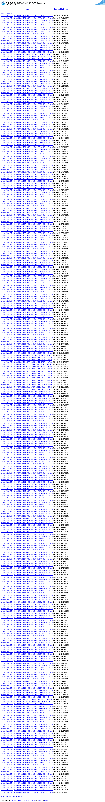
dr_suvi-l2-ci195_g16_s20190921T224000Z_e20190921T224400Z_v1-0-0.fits (27, 749)
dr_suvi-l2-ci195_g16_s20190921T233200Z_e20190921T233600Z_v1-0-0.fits (27, 778)
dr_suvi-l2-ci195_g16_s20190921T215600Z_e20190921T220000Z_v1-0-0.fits (27, 724)
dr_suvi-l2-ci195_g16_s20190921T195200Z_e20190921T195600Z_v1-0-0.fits (27, 654)
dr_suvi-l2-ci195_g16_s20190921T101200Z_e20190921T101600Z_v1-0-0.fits (27, 330)
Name (27, 9)
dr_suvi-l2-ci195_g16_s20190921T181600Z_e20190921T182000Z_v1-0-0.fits (27, 602)
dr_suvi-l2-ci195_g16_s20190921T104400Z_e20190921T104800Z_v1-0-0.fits (27, 348)
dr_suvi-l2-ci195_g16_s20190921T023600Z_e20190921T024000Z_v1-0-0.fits (27, 104)
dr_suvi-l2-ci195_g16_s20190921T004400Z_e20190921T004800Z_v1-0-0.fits (27, 41)
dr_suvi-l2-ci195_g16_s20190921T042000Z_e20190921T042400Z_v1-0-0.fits (27, 161)
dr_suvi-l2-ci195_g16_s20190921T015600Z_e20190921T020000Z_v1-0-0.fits (27, 81)
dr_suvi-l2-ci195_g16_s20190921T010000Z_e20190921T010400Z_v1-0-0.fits (27, 50)
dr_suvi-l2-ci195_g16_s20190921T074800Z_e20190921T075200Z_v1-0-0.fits (27, 249)
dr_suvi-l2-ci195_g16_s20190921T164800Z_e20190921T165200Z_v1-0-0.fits (27, 552)
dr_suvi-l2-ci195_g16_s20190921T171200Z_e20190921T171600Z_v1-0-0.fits (27, 566)
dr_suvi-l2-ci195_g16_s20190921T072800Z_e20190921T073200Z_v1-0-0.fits (27, 237)
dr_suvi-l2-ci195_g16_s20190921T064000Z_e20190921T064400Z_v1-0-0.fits (27, 210)
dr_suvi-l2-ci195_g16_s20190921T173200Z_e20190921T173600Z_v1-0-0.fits (27, 577)
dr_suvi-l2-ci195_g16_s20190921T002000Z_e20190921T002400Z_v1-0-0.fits (27, 27)
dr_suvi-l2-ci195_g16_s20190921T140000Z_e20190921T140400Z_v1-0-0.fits (27, 457)
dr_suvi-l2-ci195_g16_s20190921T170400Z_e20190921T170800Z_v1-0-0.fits (27, 561)
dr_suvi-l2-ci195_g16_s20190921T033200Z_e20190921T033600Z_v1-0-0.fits (27, 133)
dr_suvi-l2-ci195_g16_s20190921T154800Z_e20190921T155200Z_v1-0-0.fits (27, 518)
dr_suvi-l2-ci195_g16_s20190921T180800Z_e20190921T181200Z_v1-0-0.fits (27, 597)
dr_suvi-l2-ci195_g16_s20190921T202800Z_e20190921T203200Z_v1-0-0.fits (27, 674)
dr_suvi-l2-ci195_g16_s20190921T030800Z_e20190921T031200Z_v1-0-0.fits (27, 120)
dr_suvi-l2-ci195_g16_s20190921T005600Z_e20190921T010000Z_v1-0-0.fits (27, 47)
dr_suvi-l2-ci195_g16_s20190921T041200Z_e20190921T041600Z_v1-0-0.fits (27, 156)
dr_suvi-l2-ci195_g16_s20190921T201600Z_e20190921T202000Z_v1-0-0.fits (27, 667)
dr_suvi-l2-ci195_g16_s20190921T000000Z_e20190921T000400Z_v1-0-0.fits (27, 16)
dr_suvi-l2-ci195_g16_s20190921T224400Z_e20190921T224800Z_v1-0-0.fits (27, 751)
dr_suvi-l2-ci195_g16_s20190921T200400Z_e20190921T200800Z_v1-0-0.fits (27, 661)
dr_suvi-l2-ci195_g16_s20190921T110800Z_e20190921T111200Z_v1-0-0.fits (26, 362)
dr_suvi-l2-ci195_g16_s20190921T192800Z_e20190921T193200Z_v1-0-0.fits (27, 643)
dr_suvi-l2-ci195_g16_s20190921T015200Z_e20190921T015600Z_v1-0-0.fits (27, 79)
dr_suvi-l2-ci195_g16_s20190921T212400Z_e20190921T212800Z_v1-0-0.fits (27, 706)
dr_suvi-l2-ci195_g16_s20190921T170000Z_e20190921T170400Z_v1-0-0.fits (27, 559)
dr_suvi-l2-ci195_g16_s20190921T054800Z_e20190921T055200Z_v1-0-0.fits (27, 183)
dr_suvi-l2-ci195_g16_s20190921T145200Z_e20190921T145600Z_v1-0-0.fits (27, 486)
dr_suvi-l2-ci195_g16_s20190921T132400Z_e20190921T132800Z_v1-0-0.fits (27, 437)
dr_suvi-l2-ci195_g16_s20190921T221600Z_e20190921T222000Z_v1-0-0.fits (27, 735)
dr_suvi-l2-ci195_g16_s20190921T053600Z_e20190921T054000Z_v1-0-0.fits (27, 176)
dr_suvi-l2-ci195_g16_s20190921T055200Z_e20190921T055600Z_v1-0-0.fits (27, 185)
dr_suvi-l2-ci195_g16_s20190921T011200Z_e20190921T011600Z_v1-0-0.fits (26, 56)
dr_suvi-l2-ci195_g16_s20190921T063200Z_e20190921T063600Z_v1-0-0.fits (27, 206)
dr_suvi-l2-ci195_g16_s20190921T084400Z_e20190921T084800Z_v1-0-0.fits (27, 280)
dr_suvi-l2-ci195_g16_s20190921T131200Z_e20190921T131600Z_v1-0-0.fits (27, 432)
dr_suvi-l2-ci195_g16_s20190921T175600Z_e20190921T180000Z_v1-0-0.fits (27, 591)
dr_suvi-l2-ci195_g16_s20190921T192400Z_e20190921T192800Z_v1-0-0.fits (27, 640)
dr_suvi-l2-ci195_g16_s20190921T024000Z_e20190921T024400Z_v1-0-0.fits (27, 106)
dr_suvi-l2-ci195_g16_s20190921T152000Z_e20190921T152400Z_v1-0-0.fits (27, 502)
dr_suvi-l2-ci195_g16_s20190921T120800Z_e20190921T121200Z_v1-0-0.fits (27, 396)
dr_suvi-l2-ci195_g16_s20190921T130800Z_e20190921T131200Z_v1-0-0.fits (27, 430)
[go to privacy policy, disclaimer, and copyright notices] (99, 4)
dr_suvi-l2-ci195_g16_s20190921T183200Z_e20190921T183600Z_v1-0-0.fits (27, 611)
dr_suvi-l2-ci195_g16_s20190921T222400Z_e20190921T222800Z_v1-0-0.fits (27, 740)
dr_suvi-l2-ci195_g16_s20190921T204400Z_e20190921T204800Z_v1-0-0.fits (27, 683)
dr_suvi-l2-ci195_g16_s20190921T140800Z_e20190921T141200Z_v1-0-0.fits (27, 462)
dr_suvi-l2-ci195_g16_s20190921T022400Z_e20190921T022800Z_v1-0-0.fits (27, 97)
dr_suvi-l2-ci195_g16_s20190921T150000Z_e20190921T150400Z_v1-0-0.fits (27, 491)
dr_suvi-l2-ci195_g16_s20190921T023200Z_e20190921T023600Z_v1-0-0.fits (27, 102)
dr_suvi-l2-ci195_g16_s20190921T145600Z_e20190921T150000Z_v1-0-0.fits (27, 489)
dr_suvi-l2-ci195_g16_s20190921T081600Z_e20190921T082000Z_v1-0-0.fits (27, 265)
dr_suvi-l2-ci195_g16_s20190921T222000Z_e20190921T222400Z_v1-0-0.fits (27, 738)
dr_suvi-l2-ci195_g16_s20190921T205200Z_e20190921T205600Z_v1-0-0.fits (27, 688)
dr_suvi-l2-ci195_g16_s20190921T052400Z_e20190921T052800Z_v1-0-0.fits (27, 170)
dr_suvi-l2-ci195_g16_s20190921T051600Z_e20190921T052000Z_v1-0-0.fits (27, 165)
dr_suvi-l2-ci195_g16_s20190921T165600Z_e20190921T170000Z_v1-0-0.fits (27, 557)
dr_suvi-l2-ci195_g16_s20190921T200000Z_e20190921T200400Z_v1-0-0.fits (27, 658)
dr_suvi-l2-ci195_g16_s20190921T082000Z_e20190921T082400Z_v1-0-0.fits (27, 267)
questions (19, 796)
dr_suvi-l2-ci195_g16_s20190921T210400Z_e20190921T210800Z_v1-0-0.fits (27, 695)
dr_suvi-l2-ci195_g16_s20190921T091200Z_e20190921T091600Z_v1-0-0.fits (27, 296)
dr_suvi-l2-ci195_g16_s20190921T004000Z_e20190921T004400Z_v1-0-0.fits (27, 38)
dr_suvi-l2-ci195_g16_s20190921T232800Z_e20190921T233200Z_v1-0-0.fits (27, 776)
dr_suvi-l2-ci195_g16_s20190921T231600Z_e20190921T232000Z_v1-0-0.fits (27, 769)
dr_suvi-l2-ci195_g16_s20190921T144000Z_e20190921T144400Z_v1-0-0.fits (27, 480)
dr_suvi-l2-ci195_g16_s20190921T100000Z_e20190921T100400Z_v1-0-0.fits (27, 323)
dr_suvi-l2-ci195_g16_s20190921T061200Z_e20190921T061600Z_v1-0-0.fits (27, 194)
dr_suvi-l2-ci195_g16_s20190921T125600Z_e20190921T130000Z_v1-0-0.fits (27, 423)
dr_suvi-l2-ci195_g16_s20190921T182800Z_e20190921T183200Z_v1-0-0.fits (27, 609)
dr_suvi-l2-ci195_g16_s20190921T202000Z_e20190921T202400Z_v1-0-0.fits (27, 670)
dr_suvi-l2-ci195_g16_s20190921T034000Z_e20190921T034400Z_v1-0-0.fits (27, 138)
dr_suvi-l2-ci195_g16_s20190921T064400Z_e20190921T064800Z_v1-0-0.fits (27, 213)
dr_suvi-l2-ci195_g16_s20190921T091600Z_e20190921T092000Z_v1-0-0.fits (27, 299)
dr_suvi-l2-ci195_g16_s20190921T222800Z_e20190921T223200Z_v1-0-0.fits (27, 742)
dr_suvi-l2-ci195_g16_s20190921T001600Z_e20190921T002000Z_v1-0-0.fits (27, 25)
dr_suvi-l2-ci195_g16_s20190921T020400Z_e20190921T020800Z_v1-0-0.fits (27, 86)
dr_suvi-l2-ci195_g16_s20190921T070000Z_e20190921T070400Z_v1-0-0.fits (27, 222)
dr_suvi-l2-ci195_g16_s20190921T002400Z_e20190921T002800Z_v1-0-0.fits (27, 29)
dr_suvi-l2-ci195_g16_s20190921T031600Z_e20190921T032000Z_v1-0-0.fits (27, 124)
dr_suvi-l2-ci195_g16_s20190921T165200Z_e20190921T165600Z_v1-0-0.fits (27, 554)
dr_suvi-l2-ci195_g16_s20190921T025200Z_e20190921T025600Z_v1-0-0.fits (27, 113)
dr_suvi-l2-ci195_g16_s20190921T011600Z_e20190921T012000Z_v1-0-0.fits (26, 59)
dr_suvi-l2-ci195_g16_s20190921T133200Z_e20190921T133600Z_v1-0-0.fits (27, 441)
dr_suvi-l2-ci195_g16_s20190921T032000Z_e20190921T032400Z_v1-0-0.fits (27, 127)
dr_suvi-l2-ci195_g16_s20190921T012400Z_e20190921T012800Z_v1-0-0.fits (27, 63)
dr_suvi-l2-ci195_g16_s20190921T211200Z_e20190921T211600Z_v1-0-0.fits (26, 699)
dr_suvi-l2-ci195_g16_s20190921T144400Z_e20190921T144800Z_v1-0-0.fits (27, 482)
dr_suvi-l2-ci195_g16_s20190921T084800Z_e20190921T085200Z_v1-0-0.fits (27, 283)
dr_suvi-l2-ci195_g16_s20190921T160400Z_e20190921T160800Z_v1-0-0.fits (27, 527)
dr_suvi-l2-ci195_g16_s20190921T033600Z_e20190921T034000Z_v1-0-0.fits (27, 136)
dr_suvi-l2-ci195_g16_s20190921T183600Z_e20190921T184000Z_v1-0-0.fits (27, 613)
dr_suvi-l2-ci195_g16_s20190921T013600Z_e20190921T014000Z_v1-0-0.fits (27, 70)
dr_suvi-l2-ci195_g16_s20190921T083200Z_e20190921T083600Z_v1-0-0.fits (27, 274)
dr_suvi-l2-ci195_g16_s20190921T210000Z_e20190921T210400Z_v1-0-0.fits (27, 692)
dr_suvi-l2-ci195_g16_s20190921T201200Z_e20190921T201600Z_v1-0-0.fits (27, 665)
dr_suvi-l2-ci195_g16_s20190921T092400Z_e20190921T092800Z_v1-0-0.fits (27, 303)
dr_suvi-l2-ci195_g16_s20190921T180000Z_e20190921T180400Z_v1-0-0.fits (27, 593)
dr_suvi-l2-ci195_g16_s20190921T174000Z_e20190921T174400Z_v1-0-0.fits (27, 581)
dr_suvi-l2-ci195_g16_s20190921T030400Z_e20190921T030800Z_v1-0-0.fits (27, 118)
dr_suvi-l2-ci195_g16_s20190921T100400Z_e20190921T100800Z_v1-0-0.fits (27, 326)
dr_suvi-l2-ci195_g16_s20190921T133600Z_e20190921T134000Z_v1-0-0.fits (27, 443)
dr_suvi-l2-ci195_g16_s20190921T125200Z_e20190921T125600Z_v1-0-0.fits (27, 421)
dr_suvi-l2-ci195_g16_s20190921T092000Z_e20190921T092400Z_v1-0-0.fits (27, 301)
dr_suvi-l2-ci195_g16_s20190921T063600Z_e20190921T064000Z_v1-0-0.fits (27, 208)
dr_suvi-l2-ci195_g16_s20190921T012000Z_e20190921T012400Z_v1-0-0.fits (27, 61)
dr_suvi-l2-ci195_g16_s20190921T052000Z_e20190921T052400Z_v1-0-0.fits (27, 167)
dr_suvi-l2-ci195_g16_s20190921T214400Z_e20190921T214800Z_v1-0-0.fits (27, 717)
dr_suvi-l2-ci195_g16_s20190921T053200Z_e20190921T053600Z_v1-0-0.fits (27, 174)
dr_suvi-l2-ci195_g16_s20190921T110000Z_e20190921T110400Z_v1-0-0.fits (26, 357)
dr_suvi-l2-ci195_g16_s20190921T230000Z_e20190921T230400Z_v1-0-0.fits (27, 760)
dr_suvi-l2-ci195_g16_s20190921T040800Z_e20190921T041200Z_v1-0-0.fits (27, 154)
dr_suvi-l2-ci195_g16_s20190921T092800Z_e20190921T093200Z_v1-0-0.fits (27, 305)
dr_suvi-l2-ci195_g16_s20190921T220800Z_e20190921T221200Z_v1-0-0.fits (27, 731)
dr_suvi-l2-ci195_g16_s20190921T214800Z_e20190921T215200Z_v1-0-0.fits (27, 720)
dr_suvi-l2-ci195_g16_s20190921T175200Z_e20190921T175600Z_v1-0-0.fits (27, 588)
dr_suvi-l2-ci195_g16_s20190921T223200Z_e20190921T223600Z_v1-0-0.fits (27, 744)
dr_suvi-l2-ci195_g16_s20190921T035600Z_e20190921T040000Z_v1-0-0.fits (27, 147)
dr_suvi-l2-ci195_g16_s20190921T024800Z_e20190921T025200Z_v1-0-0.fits (27, 111)
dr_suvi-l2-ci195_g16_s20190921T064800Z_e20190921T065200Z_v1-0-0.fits (27, 215)
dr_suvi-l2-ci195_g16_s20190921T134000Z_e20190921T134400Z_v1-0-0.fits (27, 446)
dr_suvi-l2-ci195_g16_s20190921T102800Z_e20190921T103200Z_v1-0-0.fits (27, 339)
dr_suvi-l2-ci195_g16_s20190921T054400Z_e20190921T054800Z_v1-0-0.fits (27, 181)
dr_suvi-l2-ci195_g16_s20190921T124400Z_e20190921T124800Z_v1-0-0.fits (27, 416)
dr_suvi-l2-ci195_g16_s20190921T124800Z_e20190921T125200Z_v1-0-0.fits (27, 419)
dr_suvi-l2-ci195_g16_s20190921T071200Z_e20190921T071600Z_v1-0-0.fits (27, 228)
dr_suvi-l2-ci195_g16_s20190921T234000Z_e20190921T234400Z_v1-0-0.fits (27, 783)
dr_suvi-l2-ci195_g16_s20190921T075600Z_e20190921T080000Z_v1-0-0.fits (27, 253)
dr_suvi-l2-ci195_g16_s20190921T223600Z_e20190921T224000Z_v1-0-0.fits (27, 747)
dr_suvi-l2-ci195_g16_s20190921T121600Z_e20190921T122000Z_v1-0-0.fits (27, 400)
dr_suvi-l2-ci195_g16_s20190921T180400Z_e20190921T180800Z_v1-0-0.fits (27, 595)
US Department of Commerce (20, 800)
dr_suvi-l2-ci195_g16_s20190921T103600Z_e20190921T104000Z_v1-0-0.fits (27, 344)
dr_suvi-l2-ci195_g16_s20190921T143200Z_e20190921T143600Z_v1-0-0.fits (27, 475)
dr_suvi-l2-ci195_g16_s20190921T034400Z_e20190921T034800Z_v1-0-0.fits (27, 140)
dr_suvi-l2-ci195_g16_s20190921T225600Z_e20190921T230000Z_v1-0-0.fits (27, 758)
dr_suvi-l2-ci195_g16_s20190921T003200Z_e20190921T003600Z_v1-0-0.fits (27, 34)
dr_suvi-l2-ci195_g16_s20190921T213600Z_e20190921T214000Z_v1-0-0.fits (27, 713)
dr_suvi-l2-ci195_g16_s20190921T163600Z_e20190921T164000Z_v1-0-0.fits (27, 545)
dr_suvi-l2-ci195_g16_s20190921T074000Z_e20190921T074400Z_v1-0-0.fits (27, 244)
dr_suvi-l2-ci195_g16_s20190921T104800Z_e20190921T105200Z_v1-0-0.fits (27, 351)
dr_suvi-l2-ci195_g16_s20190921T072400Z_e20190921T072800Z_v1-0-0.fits (27, 235)
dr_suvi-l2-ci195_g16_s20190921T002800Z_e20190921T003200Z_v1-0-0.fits (27, 32)
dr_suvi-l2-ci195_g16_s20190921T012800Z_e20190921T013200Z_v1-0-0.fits (27, 65)
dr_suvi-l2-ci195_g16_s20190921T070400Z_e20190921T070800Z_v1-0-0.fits (27, 224)
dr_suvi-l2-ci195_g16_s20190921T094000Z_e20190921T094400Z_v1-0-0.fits (27, 312)
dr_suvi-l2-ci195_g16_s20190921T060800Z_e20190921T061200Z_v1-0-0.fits (27, 192)
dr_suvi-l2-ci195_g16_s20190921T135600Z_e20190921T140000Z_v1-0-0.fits (27, 455)
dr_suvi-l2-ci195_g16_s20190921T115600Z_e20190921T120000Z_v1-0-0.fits (26, 389)
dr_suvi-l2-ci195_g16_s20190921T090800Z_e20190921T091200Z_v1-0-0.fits (27, 294)
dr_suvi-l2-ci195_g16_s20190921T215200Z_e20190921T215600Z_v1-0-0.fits (27, 722)
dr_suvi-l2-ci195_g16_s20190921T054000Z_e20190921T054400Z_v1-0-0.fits (27, 179)
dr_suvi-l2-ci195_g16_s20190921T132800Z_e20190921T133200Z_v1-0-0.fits (27, 439)
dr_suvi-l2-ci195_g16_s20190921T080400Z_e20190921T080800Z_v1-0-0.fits (27, 258)
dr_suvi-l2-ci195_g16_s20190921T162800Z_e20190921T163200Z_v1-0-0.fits (27, 541)
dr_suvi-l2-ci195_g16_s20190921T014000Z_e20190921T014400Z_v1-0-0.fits (27, 72)
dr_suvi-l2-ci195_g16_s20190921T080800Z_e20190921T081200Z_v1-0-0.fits (27, 260)
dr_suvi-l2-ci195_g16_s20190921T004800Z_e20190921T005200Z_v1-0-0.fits (27, 43)
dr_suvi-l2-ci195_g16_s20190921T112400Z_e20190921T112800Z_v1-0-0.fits (26, 371)
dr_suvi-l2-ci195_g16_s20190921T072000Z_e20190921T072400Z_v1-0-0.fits (27, 233)
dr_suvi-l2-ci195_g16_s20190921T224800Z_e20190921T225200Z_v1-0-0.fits (27, 753)
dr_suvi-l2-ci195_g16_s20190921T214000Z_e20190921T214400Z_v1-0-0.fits (27, 715)
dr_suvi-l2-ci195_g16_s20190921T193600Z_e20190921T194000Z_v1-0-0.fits (27, 647)
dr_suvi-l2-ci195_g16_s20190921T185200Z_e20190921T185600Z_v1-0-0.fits (27, 622)
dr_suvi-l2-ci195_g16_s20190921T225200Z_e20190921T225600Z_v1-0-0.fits (27, 756)
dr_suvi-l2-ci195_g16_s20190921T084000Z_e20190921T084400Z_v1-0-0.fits (27, 278)
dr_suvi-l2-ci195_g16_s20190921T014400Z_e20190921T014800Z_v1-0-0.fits (27, 75)
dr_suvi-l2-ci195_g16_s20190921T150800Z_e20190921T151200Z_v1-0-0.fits (27, 495)
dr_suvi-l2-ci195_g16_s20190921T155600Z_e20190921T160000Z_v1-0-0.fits (27, 523)
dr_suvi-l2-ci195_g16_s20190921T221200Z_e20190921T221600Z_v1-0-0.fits (27, 733)
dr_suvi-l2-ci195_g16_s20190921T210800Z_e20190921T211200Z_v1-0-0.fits (26, 697)
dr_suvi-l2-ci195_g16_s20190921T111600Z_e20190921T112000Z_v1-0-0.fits (26, 366)
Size (67, 9)
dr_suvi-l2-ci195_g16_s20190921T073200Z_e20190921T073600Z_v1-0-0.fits (27, 240)
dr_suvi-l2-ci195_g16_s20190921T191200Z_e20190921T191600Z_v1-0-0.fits (27, 634)
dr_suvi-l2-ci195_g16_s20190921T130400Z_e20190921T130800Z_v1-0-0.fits (27, 428)
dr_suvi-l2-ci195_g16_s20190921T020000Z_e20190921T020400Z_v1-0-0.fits (27, 84)
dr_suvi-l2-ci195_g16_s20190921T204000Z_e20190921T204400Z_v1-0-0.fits (27, 681)
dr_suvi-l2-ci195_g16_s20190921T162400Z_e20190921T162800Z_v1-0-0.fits (27, 538)
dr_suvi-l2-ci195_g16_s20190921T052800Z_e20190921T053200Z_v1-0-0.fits (27, 172)
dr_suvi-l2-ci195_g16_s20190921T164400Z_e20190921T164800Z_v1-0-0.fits (27, 550)
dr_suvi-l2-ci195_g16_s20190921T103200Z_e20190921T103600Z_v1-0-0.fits (27, 342)
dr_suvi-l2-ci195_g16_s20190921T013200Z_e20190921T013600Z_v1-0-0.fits (27, 68)
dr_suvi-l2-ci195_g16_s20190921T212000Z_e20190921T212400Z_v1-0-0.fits (27, 704)
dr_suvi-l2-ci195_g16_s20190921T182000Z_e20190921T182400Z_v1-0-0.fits (27, 604)
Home (3, 796)
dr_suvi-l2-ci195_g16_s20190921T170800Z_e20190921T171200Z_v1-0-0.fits (27, 563)
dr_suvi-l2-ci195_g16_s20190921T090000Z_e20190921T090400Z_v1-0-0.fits (27, 290)
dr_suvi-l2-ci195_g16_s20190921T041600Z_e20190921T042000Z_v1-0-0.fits (27, 158)
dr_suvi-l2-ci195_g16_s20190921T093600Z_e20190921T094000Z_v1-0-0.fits (27, 310)
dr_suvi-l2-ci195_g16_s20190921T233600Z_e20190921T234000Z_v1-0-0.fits (27, 781)
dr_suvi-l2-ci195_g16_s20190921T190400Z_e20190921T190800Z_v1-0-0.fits (27, 629)
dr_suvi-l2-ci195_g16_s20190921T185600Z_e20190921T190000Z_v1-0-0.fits (27, 624)
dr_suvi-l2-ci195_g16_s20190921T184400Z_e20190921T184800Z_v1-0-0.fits (27, 618)
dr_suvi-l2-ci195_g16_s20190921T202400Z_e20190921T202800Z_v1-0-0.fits (27, 672)
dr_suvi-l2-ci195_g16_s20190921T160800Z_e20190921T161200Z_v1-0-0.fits (27, 529)
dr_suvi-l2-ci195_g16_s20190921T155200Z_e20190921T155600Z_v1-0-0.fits (27, 520)
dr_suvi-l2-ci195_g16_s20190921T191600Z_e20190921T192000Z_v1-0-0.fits (27, 636)
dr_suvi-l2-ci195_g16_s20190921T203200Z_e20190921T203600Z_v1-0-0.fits (27, 677)
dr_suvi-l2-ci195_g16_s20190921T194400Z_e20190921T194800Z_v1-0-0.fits (27, 652)
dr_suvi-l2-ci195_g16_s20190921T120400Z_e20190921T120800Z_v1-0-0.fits (27, 394)
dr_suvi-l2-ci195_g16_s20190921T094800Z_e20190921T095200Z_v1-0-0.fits (27, 317)
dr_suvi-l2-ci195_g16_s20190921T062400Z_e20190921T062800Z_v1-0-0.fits (27, 201)
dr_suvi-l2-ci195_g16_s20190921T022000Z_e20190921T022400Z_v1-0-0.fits (27, 95)
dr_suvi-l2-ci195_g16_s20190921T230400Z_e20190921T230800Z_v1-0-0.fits (27, 763)
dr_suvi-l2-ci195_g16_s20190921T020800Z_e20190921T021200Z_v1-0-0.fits (27, 88)
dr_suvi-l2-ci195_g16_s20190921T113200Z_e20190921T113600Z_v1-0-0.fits (26, 376)
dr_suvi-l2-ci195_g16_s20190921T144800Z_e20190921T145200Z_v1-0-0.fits (27, 484)
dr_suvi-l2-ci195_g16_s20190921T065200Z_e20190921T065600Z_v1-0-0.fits (27, 217)
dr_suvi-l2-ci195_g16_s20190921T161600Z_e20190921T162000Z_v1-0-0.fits (27, 534)
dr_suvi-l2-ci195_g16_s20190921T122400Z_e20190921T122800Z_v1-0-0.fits (27, 405)
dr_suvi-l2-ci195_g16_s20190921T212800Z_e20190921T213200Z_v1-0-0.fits (27, 708)
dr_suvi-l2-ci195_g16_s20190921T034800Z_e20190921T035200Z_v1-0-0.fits (27, 142)
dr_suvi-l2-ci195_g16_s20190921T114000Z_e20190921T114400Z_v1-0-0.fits (26, 380)
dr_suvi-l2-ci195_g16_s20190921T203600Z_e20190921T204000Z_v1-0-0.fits (27, 679)
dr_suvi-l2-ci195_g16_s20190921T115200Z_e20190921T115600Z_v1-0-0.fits (26, 387)
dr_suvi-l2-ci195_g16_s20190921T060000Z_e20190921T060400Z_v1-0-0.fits (27, 190)
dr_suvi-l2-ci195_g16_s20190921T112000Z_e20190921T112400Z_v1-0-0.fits (26, 369)
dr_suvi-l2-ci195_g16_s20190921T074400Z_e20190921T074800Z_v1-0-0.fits (27, 247)
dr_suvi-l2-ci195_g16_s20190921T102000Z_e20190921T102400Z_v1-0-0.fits (27, 335)
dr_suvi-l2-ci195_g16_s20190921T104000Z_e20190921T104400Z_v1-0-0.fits (27, 346)
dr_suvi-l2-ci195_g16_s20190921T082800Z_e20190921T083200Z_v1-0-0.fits (27, 271)
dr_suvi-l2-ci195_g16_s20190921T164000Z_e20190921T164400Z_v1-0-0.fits (27, 548)
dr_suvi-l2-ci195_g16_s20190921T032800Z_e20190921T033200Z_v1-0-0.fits (27, 131)
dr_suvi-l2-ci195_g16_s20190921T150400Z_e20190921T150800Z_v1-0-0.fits (27, 493)
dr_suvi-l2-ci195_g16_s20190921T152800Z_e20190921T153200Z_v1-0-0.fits (27, 507)
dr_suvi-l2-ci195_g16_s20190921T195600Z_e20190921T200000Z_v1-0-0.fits (27, 656)
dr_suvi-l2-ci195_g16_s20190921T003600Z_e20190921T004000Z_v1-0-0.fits (27, 36)
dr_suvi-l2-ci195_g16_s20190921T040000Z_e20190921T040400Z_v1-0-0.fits (27, 149)
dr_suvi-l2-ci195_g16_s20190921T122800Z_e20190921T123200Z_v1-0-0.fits (27, 407)
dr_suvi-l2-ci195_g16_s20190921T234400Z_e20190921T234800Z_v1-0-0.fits (27, 785)
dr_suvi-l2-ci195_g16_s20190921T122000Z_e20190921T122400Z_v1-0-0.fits (27, 403)
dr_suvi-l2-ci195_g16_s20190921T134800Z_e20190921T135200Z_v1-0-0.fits (27, 450)
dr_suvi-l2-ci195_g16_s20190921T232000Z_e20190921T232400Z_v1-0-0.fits (27, 772)
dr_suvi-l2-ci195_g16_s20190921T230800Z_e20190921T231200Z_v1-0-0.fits (27, 765)
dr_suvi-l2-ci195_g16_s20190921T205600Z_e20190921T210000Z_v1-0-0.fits (27, 690)
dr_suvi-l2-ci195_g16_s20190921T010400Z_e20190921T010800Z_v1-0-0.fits (27, 52)
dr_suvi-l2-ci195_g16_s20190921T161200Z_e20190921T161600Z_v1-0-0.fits (27, 532)
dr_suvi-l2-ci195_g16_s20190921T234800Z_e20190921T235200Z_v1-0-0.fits (27, 787)
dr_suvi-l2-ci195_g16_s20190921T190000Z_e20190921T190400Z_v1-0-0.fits (27, 627)
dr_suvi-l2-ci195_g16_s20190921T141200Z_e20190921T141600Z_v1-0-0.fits (27, 464)
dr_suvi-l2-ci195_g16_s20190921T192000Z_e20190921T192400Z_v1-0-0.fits (27, 638)
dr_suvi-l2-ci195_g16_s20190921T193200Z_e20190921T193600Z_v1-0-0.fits (27, 645)
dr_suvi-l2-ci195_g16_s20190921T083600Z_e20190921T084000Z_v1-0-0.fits (27, 276)
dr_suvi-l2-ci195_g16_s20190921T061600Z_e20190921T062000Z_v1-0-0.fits (27, 197)
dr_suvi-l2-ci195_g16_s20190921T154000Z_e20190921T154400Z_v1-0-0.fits (27, 514)
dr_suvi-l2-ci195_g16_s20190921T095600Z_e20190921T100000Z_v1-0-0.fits (27, 321)
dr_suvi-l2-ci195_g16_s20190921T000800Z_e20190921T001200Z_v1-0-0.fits (27, 20)
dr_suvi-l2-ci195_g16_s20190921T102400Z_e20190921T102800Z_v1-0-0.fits (27, 337)
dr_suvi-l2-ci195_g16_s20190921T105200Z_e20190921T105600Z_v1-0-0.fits (27, 353)
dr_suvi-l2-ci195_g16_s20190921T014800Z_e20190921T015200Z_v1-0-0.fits (27, 77)
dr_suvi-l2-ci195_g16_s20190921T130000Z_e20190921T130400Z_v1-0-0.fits (27, 425)
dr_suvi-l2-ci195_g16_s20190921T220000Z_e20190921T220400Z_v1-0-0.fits (27, 726)
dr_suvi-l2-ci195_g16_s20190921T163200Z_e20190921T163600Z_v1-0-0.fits (27, 543)
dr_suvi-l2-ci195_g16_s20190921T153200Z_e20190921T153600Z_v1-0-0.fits (27, 509)
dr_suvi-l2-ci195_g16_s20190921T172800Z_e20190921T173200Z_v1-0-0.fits (27, 575)
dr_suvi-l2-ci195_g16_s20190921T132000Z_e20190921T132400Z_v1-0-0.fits (27, 434)
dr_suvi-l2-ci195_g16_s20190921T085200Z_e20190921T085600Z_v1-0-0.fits (27, 285)
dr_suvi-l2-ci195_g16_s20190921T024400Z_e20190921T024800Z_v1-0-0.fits (27, 108)
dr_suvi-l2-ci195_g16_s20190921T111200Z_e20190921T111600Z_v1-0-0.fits (26, 364)
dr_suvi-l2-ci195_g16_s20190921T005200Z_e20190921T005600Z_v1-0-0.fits (27, 45)
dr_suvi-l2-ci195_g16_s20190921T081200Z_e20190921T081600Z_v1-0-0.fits (27, 262)
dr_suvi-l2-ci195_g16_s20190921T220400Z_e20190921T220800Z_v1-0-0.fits (27, 729)
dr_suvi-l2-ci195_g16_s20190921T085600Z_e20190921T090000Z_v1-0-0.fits (27, 287)
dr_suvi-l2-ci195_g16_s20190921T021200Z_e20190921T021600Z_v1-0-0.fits (27, 90)
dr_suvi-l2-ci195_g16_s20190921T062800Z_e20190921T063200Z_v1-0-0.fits (27, 204)
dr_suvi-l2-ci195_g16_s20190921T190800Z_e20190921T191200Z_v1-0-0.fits (27, 631)
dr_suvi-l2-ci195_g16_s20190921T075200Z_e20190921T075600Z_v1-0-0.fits (27, 251)
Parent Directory (6, 13)
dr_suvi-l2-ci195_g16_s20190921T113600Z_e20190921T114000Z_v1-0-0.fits (26, 378)
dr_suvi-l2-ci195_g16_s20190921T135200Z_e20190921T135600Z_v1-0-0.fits (27, 452)
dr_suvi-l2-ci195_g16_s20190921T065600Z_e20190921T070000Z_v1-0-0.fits (27, 219)
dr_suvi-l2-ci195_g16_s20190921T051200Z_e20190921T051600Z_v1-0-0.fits (27, 163)
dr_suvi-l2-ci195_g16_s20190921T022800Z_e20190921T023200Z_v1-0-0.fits (27, 99)
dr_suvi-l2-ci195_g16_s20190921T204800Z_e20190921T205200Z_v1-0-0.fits (27, 686)
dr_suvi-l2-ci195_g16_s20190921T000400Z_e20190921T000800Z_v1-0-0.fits (27, 18)
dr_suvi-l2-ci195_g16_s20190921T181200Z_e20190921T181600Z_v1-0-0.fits (27, 600)
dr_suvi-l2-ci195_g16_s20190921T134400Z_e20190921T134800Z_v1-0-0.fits (27, 448)
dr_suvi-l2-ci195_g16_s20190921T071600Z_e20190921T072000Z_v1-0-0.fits (27, 231)
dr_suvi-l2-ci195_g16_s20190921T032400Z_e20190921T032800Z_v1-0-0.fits (27, 129)
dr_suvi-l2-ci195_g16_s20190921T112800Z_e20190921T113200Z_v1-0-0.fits (26, 373)
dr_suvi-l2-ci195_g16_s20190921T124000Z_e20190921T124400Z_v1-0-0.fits (27, 414)
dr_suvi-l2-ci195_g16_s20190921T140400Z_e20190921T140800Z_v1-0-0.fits (27, 459)
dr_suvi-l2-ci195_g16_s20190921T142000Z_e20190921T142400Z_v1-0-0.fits (27, 468)
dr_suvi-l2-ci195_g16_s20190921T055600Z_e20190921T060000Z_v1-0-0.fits (27, 188)
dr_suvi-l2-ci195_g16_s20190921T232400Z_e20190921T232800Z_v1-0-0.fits (27, 774)
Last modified (59, 9)
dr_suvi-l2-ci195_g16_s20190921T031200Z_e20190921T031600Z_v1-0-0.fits (27, 122)
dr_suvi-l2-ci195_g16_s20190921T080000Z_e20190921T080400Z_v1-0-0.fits (27, 256)
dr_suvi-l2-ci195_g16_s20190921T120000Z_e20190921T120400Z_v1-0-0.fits (27, 391)
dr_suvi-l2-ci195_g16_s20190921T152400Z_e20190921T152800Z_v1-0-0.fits (27, 505)
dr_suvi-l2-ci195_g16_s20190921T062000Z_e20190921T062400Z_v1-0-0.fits (27, 199)
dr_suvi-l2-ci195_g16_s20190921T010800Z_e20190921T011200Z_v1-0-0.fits (26, 54)
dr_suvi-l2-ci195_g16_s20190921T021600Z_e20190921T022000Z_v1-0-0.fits (27, 93)
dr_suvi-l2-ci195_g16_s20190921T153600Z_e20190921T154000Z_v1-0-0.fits (27, 511)
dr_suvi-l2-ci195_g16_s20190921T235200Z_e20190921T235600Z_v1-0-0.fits (27, 790)
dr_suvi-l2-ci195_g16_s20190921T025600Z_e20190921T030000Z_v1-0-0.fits (27, 115)
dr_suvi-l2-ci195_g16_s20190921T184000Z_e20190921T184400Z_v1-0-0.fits (27, 615)
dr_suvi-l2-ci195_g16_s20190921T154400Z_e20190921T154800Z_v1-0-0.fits (27, 516)
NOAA (33, 800)
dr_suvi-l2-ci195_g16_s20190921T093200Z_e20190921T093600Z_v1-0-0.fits (27, 308)
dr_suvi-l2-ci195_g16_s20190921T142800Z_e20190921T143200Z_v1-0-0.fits (27, 473)
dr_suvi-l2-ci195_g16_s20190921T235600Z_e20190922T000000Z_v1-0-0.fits (27, 792)
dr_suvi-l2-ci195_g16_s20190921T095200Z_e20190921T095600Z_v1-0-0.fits (27, 319)
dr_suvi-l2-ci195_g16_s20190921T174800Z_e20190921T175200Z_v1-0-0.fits (27, 586)
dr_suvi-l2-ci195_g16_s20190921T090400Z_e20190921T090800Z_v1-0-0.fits (27, 292)
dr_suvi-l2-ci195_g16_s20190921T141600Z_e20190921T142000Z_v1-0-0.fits (27, 466)
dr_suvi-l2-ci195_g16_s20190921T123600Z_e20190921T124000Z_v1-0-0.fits (27, 412)
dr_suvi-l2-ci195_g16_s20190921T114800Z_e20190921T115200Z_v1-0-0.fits (26, 385)
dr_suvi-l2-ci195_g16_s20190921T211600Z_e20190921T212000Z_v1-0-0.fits (26, 701)
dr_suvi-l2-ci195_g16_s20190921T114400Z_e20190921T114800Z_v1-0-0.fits (26, 382)
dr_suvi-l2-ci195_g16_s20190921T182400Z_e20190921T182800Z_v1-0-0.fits (27, 606)
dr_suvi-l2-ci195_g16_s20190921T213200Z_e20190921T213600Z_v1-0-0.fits (27, 710)
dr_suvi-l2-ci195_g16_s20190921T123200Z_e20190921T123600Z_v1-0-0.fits (27, 409)
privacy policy (10, 796)
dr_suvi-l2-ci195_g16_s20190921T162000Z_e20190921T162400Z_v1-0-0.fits (27, 536)
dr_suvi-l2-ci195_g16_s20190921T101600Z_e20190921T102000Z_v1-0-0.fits (27, 333)
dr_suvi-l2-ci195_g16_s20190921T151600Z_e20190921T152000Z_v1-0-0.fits (27, 500)
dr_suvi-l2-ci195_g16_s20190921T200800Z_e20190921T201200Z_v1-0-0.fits (27, 663)
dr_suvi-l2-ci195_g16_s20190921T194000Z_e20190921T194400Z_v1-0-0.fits (27, 649)
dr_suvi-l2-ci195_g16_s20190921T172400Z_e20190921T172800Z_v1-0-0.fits (27, 572)
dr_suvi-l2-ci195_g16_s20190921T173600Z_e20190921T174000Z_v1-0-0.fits (27, 579)
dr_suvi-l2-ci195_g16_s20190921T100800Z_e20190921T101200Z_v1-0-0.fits (27, 328)
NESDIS (40, 800)
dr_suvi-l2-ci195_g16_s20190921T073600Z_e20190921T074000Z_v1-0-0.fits (27, 242)
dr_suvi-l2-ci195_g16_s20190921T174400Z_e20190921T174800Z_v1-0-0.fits (27, 584)
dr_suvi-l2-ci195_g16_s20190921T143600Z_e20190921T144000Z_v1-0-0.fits (27, 477)
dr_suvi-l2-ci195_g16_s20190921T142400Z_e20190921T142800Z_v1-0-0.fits (27, 471)
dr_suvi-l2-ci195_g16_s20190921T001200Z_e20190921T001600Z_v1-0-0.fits (27, 22)
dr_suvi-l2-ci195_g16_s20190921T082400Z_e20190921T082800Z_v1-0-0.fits (27, 269)
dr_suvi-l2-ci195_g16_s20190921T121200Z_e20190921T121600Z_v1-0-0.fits (27, 398)
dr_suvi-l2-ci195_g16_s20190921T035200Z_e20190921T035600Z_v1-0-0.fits (27, 145)
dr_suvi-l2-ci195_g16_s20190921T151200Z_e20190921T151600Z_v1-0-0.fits (27, 498)
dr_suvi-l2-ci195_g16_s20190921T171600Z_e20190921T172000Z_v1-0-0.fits (27, 568)
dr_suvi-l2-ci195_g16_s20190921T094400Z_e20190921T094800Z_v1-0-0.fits (27, 314)
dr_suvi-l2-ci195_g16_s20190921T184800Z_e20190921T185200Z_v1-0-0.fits (27, 620)
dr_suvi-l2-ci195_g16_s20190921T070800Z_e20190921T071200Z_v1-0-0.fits (27, 226)
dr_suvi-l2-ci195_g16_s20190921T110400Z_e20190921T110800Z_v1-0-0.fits (26, 360)
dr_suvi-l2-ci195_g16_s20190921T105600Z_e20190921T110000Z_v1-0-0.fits (26, 355)
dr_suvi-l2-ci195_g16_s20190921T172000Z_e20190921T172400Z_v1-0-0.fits (27, 570)
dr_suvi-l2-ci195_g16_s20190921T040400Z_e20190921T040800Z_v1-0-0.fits (27, 151)
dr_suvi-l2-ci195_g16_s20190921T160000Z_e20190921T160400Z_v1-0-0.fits (27, 525)
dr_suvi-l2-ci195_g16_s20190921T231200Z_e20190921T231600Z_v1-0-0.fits (27, 767)
